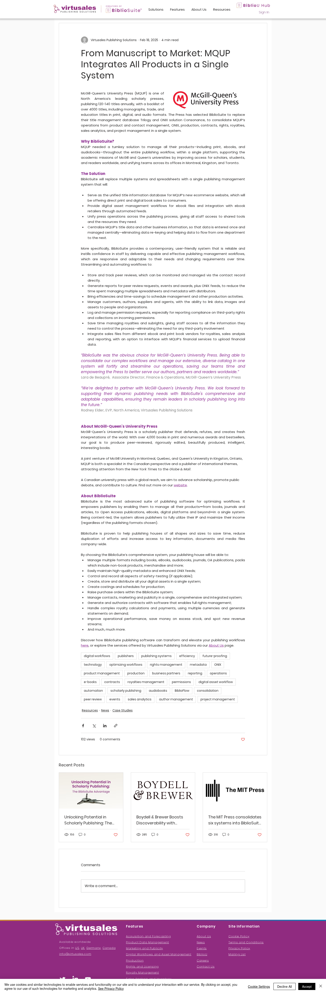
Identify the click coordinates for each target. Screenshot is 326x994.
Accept (307, 986)
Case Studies (122, 710)
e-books (90, 682)
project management (217, 699)
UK (83, 948)
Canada (109, 948)
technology (93, 664)
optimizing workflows (125, 664)
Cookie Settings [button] (259, 986)
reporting (195, 673)
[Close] (320, 986)
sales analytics (139, 699)
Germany (93, 948)
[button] (237, 954)
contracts (112, 682)
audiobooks (158, 690)
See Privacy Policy (111, 988)
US (77, 948)
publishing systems (156, 656)
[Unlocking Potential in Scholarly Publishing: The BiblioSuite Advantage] (91, 791)
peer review (93, 699)
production (136, 673)
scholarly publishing (125, 690)
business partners (166, 673)
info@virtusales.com (75, 954)
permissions (181, 682)
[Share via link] (116, 725)
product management (102, 673)
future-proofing (214, 656)
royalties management (146, 682)
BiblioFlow (182, 690)
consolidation (207, 690)
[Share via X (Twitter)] (94, 725)
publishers (126, 656)
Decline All (284, 986)
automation (93, 690)
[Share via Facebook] (83, 725)
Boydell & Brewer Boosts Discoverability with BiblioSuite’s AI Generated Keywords (161, 820)
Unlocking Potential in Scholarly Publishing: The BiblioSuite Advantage (88, 820)
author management (176, 699)
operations (218, 673)
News (105, 710)
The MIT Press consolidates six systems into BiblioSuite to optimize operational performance (234, 820)
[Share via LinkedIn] (105, 725)
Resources (90, 710)
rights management (166, 664)
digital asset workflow (215, 682)
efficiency (187, 656)
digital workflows (97, 656)
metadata (198, 664)
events (114, 699)
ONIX (217, 664)
